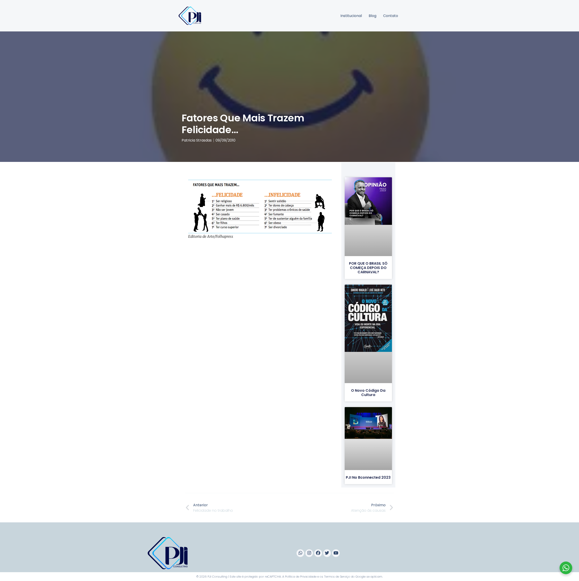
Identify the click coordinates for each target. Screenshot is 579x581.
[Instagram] (309, 553)
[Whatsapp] (300, 553)
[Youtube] (336, 553)
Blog (372, 15)
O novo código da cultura (368, 392)
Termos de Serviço (337, 576)
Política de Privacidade (300, 576)
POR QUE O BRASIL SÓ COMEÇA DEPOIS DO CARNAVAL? (368, 268)
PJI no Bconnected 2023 (368, 477)
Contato (390, 15)
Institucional (351, 15)
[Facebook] (318, 553)
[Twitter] (327, 553)
